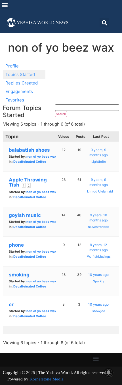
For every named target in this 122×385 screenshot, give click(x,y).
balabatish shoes (29, 150)
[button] (4, 4)
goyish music (25, 215)
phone (16, 245)
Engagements (19, 91)
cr (11, 304)
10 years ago (98, 274)
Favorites (14, 100)
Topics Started (20, 74)
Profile (12, 66)
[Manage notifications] (108, 372)
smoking (19, 275)
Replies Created (21, 83)
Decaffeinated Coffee (29, 162)
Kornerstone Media (47, 379)
